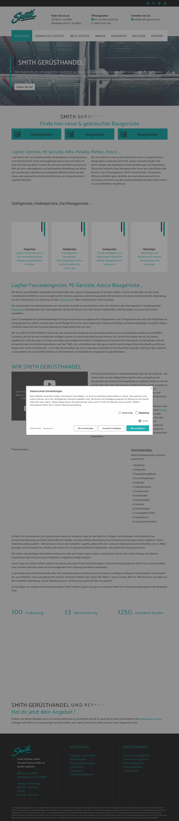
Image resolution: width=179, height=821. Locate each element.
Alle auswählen (137, 428)
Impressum (48, 428)
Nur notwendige (85, 428)
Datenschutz (35, 428)
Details (145, 421)
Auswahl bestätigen (111, 428)
